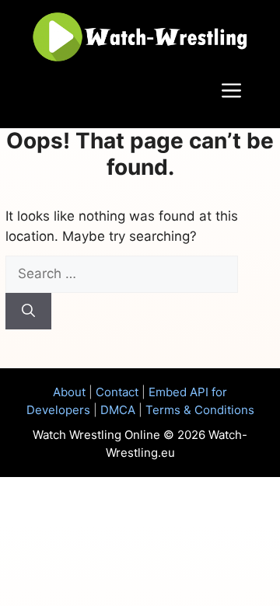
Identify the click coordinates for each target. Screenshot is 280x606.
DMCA (117, 409)
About (69, 392)
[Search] (28, 311)
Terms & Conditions (199, 409)
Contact (117, 392)
